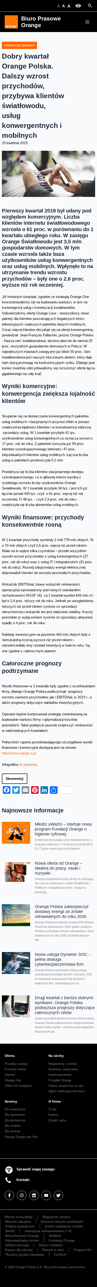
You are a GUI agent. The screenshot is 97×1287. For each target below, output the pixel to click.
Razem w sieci (53, 1250)
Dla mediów (12, 1126)
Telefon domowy (17, 1245)
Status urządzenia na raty (66, 1085)
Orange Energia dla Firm (21, 1137)
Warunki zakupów (18, 1221)
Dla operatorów (15, 1114)
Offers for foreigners (18, 1085)
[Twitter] (58, 1195)
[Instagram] (21, 1195)
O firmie (54, 1101)
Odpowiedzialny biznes (22, 1240)
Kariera (53, 1114)
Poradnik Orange (59, 1080)
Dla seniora (12, 1131)
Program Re (82, 1250)
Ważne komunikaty (19, 1217)
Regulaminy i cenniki (62, 1064)
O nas (52, 1109)
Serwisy (11, 1101)
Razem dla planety (19, 1250)
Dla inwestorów (15, 1109)
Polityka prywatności (20, 1226)
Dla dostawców (15, 1120)
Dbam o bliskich (50, 1245)
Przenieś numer (15, 1069)
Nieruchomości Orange (22, 1236)
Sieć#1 (10, 1231)
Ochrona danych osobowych (62, 1221)
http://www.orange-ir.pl (19, 753)
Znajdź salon (57, 1120)
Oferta (10, 1056)
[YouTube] (46, 1195)
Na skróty (56, 1056)
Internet (10, 1074)
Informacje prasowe (19, 45)
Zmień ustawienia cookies (64, 1226)
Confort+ (60, 1254)
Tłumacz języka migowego (24, 1254)
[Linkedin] (34, 1195)
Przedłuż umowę (16, 1064)
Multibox (55, 1236)
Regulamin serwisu (56, 1217)
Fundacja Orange (62, 1240)
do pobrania (28, 764)
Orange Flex (13, 1080)
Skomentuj (14, 779)
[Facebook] (9, 1195)
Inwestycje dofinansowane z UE (48, 1231)
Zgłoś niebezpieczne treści (66, 1091)
